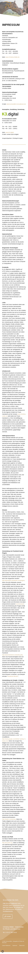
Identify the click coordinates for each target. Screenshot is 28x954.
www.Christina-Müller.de (12, 57)
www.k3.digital (10, 132)
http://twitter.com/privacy (9, 819)
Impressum (14, 945)
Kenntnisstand (20, 604)
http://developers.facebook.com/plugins (13, 580)
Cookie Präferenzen (6, 945)
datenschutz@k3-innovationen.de (16, 104)
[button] (2, 951)
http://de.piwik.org (7, 842)
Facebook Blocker (13, 676)
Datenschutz (22, 945)
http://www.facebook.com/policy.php (12, 655)
